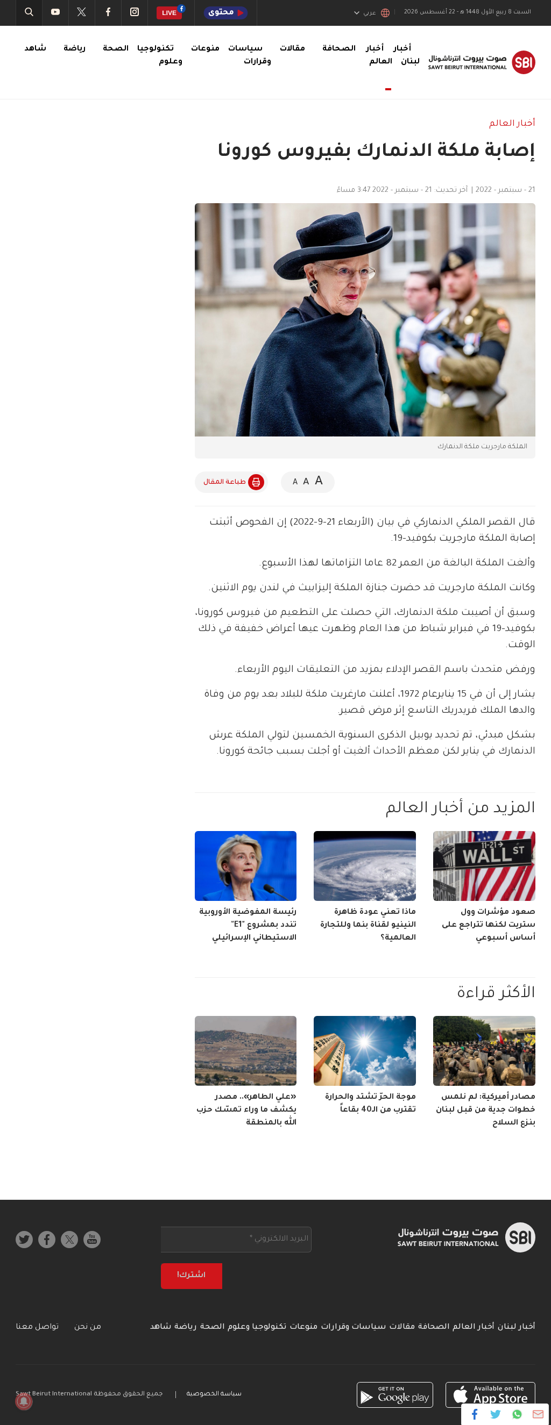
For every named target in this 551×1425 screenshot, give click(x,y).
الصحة (116, 49)
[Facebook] (474, 1414)
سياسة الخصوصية (214, 1394)
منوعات (205, 49)
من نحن (87, 1327)
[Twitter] (495, 1414)
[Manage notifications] (23, 1401)
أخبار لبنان (516, 1327)
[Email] (537, 1414)
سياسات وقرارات (353, 1327)
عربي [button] (370, 13)
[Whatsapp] (516, 1414)
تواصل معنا (37, 1327)
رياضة (74, 49)
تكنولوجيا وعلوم (257, 1327)
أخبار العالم (379, 56)
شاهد (35, 49)
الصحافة (339, 49)
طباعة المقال (224, 482)
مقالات (292, 49)
